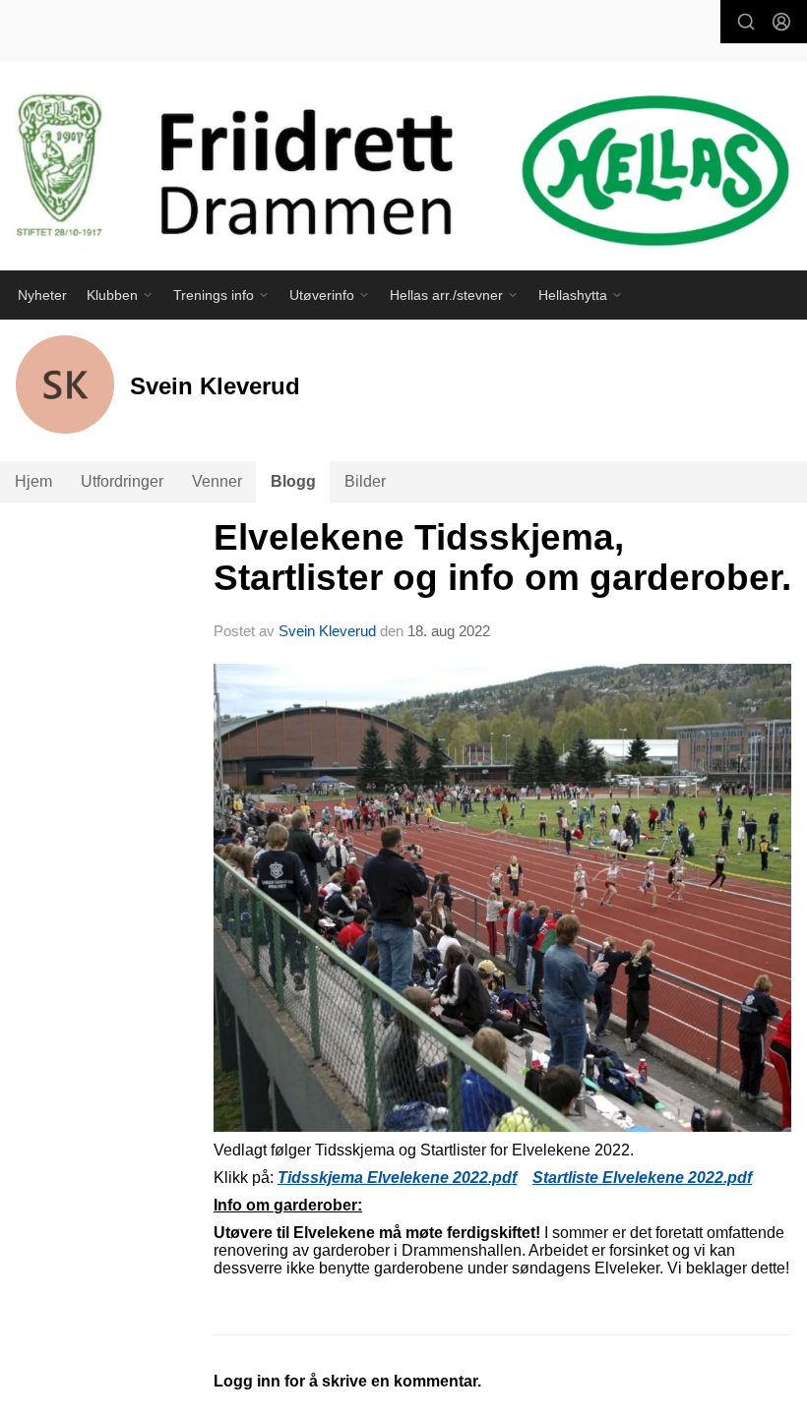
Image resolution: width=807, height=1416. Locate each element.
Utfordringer (122, 481)
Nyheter (42, 295)
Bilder (365, 481)
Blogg (293, 481)
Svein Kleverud (327, 630)
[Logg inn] (781, 21)
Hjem (33, 481)
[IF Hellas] (403, 175)
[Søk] (746, 21)
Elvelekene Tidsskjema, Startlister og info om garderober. (502, 557)
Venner (217, 481)
